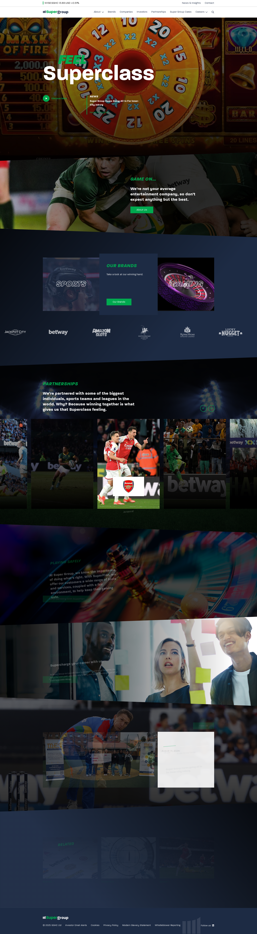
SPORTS (71, 284)
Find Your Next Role (60, 679)
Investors (142, 12)
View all (203, 725)
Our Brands (119, 302)
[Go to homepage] (55, 12)
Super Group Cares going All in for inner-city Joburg (114, 103)
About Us (142, 210)
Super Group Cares (181, 12)
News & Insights (191, 3)
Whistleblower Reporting (167, 925)
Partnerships (158, 12)
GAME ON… (143, 179)
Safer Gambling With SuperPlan (67, 598)
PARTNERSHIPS (60, 384)
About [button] (99, 13)
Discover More (59, 98)
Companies (126, 12)
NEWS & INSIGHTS (64, 725)
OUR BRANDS (122, 266)
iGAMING (186, 284)
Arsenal (128, 502)
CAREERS (53, 644)
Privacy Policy (110, 925)
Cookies (95, 925)
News (94, 96)
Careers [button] (202, 13)
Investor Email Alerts (76, 925)
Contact (209, 3)
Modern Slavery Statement (136, 925)
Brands (112, 12)
